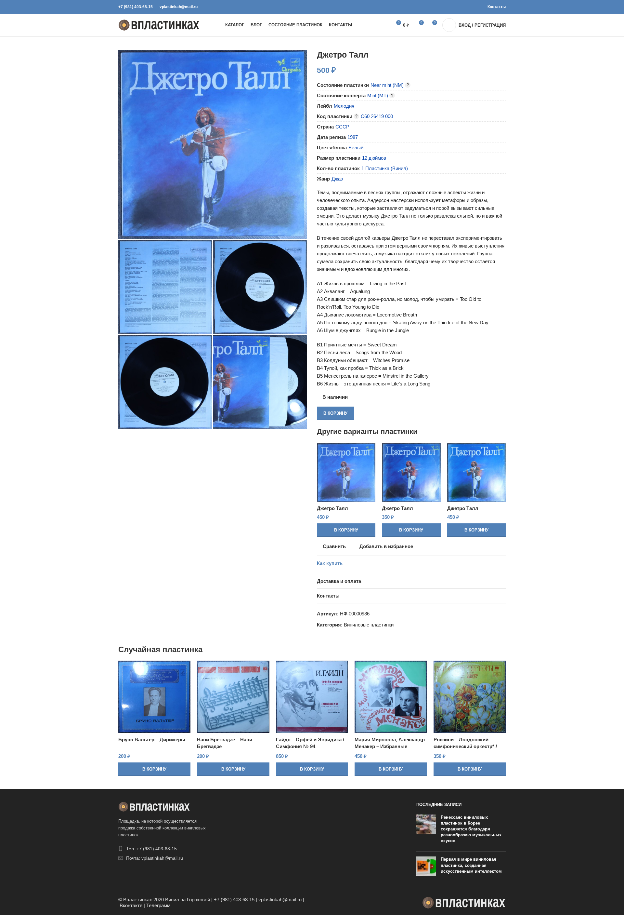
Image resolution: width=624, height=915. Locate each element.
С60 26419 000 (377, 116)
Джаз (337, 179)
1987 (352, 137)
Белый (355, 147)
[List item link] (163, 848)
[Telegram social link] (477, 7)
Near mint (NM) (387, 85)
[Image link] (154, 806)
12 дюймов (374, 158)
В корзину (335, 413)
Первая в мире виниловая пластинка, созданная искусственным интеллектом (471, 865)
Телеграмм (158, 905)
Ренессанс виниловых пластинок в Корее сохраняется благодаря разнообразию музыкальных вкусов (471, 829)
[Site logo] (159, 24)
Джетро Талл (332, 508)
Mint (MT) (377, 95)
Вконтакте (131, 905)
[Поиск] (379, 25)
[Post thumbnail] (426, 830)
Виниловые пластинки (369, 624)
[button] (346, 530)
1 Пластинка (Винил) (384, 168)
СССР (342, 126)
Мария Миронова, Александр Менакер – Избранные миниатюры (390, 746)
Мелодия (344, 106)
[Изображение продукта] (346, 472)
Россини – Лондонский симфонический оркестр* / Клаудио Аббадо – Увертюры (468, 746)
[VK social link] (469, 7)
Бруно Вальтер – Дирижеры (151, 739)
